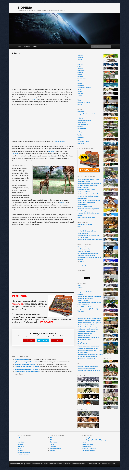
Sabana (80, 116)
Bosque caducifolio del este (86, 292)
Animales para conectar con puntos (27, 371)
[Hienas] (111, 191)
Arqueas (80, 64)
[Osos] (111, 295)
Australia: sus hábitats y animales (27, 366)
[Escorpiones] (111, 162)
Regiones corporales (84, 251)
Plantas (80, 91)
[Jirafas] (111, 203)
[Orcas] (111, 287)
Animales (80, 57)
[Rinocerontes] (111, 324)
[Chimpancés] (111, 124)
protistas (15, 153)
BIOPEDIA (25, 7)
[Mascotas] (88, 422)
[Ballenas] (111, 86)
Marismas (81, 137)
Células (82, 262)
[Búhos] (111, 91)
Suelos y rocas (82, 204)
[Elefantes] (111, 153)
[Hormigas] (111, 199)
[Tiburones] (111, 337)
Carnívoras (53, 442)
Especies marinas (23, 455)
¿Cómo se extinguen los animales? (27, 362)
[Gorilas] (111, 174)
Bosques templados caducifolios (88, 114)
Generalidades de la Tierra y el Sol (88, 235)
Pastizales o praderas (84, 120)
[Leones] (111, 224)
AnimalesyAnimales (88, 438)
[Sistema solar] (88, 399)
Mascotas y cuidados (89, 448)
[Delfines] (111, 145)
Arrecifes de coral (83, 124)
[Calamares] (111, 107)
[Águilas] (111, 61)
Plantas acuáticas (55, 448)
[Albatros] (111, 66)
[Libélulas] (111, 232)
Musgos (80, 104)
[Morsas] (111, 270)
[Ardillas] (111, 74)
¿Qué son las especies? (85, 333)
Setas (79, 98)
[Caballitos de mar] (111, 99)
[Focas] (111, 170)
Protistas (80, 94)
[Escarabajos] (111, 157)
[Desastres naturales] (88, 387)
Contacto (27, 46)
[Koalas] (111, 207)
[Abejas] (111, 57)
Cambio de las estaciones (88, 231)
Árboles (80, 62)
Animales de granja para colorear (27, 369)
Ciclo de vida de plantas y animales (89, 200)
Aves (79, 66)
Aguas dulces (82, 122)
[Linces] (111, 237)
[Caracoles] (111, 120)
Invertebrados (82, 79)
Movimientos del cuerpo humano (88, 253)
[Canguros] (111, 116)
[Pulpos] (111, 312)
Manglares (81, 143)
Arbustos (53, 440)
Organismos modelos (84, 87)
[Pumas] (111, 316)
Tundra (80, 135)
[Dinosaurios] (111, 149)
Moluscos (81, 85)
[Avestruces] (111, 78)
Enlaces (35, 46)
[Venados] (111, 349)
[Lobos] (111, 241)
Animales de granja (22, 359)
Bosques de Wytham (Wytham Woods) (89, 302)
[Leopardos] (111, 228)
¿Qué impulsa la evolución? (86, 359)
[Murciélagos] (111, 274)
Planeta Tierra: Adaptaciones (86, 202)
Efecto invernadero (83, 233)
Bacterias (80, 68)
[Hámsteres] (111, 187)
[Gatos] (88, 416)
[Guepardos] (111, 178)
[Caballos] (111, 103)
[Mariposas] (111, 257)
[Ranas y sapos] (111, 320)
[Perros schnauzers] (111, 409)
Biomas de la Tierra (84, 192)
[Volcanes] (88, 405)
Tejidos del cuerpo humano (86, 255)
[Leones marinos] (111, 220)
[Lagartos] (111, 212)
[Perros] (88, 428)
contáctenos (109, 463)
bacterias (51, 151)
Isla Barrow (81, 294)
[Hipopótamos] (111, 195)
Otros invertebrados (24, 452)
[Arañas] (111, 70)
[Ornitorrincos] (111, 291)
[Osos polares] (111, 299)
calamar (15, 97)
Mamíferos (81, 81)
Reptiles (80, 96)
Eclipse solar (84, 237)
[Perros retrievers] (111, 400)
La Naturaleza (86, 446)
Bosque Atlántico (83, 300)
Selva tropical (82, 128)
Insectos (80, 77)
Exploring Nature (87, 444)
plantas (62, 202)
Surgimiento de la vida (85, 224)
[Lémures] (111, 216)
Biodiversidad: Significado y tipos (88, 179)
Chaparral (81, 126)
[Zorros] (111, 353)
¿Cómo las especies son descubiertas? (90, 320)
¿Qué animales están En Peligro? (88, 348)
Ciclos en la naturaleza (85, 206)
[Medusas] (111, 262)
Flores (52, 444)
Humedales (81, 111)
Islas (79, 139)
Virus (79, 100)
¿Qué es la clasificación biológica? (88, 327)
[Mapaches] (111, 253)
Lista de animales (60, 141)
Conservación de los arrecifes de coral (89, 183)
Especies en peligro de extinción (88, 185)
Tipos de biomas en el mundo (89, 194)
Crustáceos (81, 70)
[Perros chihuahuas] (111, 375)
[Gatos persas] (111, 388)
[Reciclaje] (88, 393)
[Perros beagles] (111, 367)
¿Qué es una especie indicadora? (88, 329)
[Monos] (111, 266)
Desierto (80, 133)
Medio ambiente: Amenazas (86, 217)
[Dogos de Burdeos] (111, 384)
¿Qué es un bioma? (84, 335)
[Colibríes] (111, 132)
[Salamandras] (111, 328)
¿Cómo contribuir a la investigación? (89, 318)
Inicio (19, 46)
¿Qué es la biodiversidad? (86, 325)
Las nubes (83, 229)
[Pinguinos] (111, 308)
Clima (79, 227)
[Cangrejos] (111, 111)
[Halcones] (111, 182)
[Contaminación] (88, 381)
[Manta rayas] (111, 249)
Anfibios (80, 55)
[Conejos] (111, 137)
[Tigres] (111, 341)
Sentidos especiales (84, 249)
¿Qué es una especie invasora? (87, 331)
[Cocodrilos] (111, 128)
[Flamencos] (111, 166)
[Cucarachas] (111, 141)
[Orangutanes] (111, 283)
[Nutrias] (111, 278)
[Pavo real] (111, 303)
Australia (80, 290)
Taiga (79, 131)
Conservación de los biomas (86, 190)
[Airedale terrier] (111, 363)
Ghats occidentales (83, 305)
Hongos (80, 74)
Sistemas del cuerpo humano (87, 247)
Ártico (79, 286)
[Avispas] (111, 82)
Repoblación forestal (84, 181)
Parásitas (53, 446)
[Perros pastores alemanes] (111, 396)
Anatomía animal (83, 266)
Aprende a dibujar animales (25, 364)
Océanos (80, 118)
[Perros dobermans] (111, 380)
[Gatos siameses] (111, 392)
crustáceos (34, 99)
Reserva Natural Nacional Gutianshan (89, 296)
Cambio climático (83, 187)
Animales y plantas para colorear (88, 366)
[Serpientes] (111, 333)
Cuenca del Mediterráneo (85, 298)
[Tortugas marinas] (111, 345)
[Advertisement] (43, 71)
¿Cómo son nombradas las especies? (89, 323)
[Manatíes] (111, 245)
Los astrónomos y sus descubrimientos (90, 239)
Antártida (80, 288)
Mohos (80, 83)
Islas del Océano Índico (85, 307)
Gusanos (80, 72)
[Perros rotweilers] (111, 405)
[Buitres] (111, 95)
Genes (79, 264)
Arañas (80, 60)
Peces (79, 89)
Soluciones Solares (88, 450)
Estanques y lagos (83, 141)
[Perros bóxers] (111, 371)
